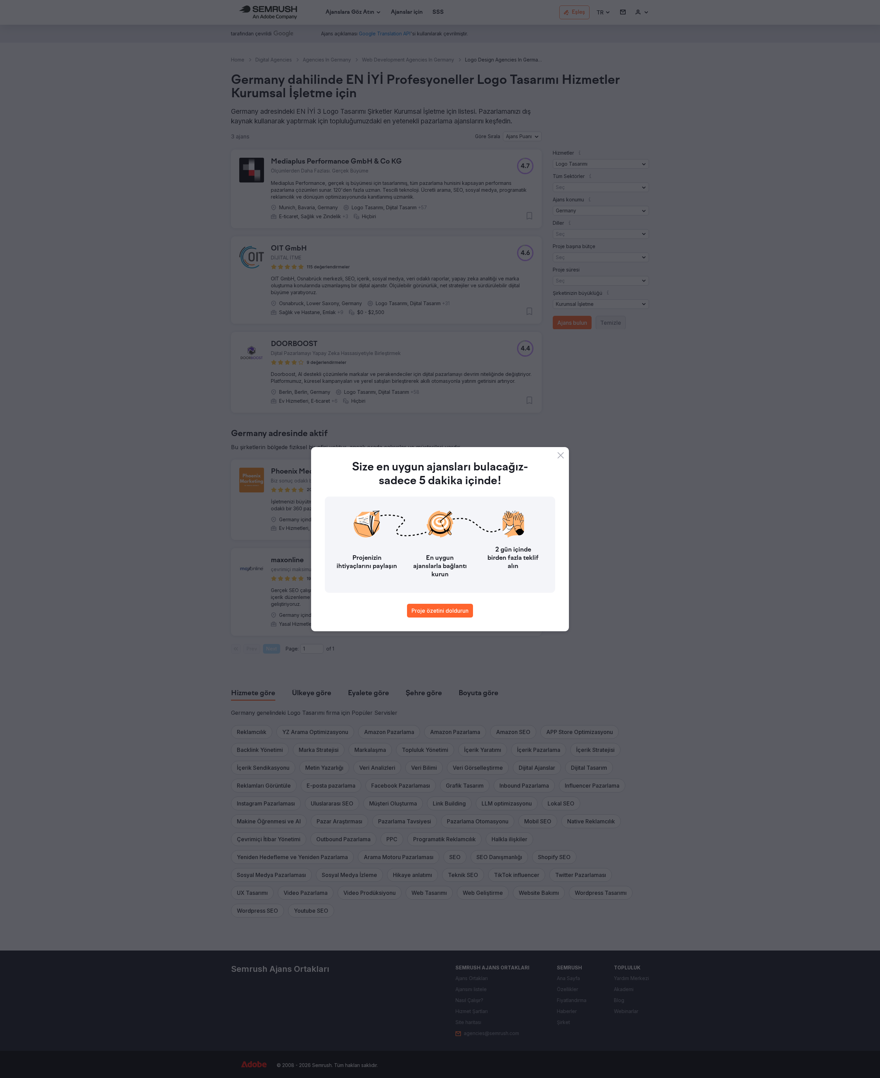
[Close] (560, 455)
